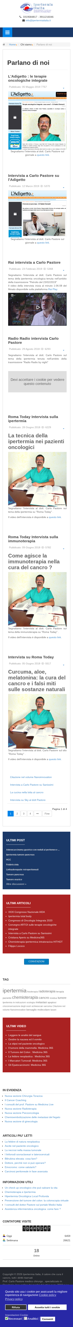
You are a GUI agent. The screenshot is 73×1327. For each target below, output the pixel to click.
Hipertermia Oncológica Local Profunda (27, 1196)
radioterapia (47, 991)
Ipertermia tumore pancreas (20, 854)
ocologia (31, 1002)
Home (12, 44)
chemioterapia (25, 997)
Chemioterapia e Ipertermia (20, 1192)
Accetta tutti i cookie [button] (47, 1307)
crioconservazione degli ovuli (17, 1006)
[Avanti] (38, 813)
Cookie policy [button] (47, 1295)
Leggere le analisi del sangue (24, 1035)
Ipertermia (7, 1002)
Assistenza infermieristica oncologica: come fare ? (33, 1209)
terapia (60, 991)
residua (53, 998)
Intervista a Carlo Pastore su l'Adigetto (33, 177)
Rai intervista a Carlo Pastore (34, 262)
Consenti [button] (47, 1319)
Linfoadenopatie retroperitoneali (22, 869)
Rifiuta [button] (16, 1307)
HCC (8, 859)
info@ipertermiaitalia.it (38, 20)
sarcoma (48, 1006)
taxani (53, 1010)
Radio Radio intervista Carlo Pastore (33, 340)
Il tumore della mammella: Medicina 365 (30, 1047)
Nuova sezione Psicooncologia (22, 1113)
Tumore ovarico (14, 879)
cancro (44, 998)
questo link (43, 154)
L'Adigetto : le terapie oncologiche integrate (27, 78)
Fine (47, 813)
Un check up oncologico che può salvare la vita (31, 1187)
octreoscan (37, 1006)
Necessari (15, 1318)
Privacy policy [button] (14, 1299)
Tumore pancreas (15, 874)
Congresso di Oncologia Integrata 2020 (30, 920)
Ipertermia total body (20, 916)
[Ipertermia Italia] (36, 7)
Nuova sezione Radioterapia (20, 1108)
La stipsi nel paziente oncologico (26, 1043)
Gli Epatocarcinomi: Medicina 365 (27, 1064)
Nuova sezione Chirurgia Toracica (24, 1095)
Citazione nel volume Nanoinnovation (31, 777)
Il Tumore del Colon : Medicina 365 (27, 1052)
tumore (62, 997)
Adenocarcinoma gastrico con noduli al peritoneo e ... (33, 850)
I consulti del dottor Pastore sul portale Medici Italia (33, 1204)
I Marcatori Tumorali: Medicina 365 (27, 1060)
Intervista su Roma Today (31, 657)
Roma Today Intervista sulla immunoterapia (33, 539)
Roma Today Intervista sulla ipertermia (33, 419)
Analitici (32, 1318)
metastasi (41, 1002)
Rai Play (52, 289)
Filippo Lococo (16, 946)
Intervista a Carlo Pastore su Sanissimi (31, 784)
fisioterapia (32, 991)
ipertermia (15, 990)
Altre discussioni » (16, 884)
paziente (7, 998)
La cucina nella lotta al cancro (26, 792)
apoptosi (52, 1002)
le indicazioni (19, 1002)
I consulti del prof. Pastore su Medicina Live (29, 1104)
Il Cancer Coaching (15, 1100)
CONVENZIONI (36, 961)
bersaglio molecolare (38, 1009)
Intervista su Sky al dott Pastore (28, 800)
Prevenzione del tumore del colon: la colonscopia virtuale (37, 1200)
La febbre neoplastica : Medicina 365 (29, 1056)
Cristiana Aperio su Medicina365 (26, 937)
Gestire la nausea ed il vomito (25, 1039)
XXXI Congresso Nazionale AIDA (26, 912)
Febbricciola (12, 864)
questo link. (43, 242)
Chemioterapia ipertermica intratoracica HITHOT (35, 941)
